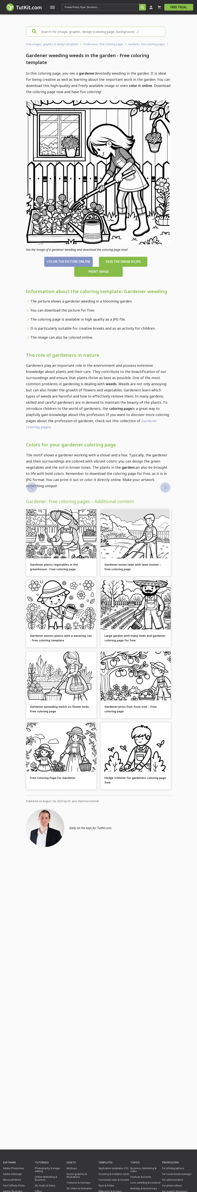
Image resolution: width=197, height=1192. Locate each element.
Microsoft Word (12, 1179)
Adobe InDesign (12, 1174)
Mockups (72, 1168)
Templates (105, 1162)
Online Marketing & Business (46, 1178)
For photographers (173, 1168)
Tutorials (42, 1162)
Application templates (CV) (113, 1168)
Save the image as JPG (123, 261)
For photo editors (172, 1185)
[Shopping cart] (159, 7)
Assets (71, 1162)
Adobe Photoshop (13, 1168)
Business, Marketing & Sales (143, 1169)
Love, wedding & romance (145, 1182)
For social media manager (177, 1174)
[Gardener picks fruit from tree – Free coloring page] (32, 487)
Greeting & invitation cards (113, 1174)
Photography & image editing (47, 1169)
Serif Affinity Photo (14, 1185)
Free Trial (178, 7)
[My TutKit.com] (151, 7)
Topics (135, 1162)
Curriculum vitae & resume (113, 1179)
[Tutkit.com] (23, 7)
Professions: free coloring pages (103, 44)
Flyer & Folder (106, 1185)
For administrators (172, 1179)
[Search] (142, 7)
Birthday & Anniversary (143, 1188)
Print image (98, 271)
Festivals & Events (140, 1177)
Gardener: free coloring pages (146, 44)
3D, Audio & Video (45, 1185)
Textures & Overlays (79, 1182)
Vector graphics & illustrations (77, 1175)
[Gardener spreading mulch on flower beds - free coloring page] (165, 487)
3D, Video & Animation (79, 1188)
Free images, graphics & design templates (52, 44)
